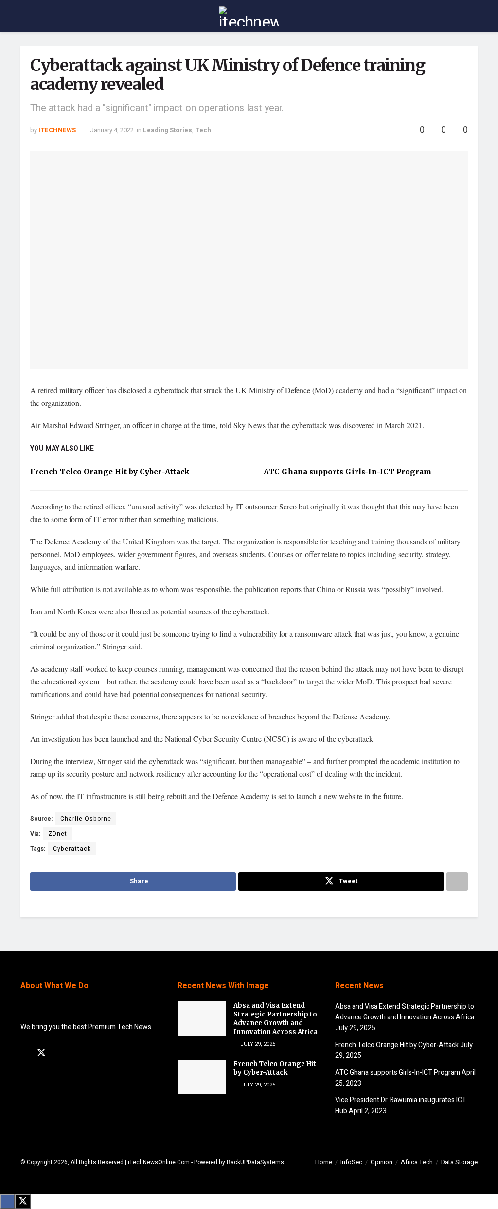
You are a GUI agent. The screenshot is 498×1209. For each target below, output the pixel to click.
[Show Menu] (24, 16)
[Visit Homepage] (249, 16)
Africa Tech (417, 1162)
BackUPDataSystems (255, 1162)
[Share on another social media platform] (457, 881)
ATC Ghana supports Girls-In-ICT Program (347, 471)
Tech (203, 130)
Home (323, 1162)
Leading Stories (167, 130)
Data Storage (459, 1162)
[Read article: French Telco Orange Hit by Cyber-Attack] (202, 1077)
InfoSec (351, 1162)
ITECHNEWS (57, 130)
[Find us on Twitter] (41, 1053)
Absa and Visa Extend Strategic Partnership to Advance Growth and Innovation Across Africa (275, 1018)
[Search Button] (473, 16)
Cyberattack (72, 848)
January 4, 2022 (112, 130)
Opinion (381, 1162)
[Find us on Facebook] (23, 1053)
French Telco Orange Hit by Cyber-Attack (110, 471)
